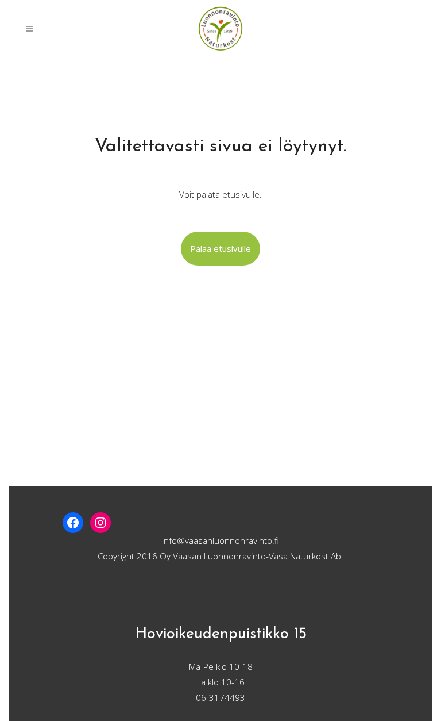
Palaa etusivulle (220, 248)
